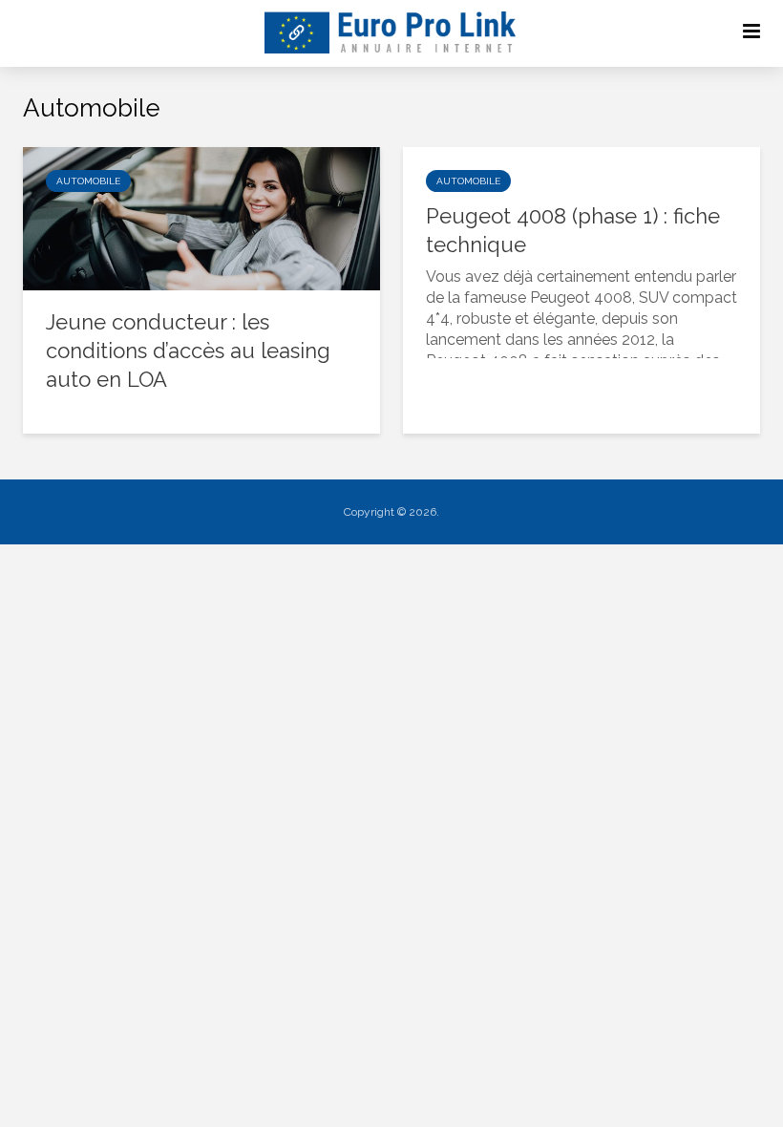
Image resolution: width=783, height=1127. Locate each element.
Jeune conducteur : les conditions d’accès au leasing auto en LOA (188, 350)
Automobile (88, 181)
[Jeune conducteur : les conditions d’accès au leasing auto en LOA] (201, 217)
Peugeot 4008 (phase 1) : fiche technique (573, 230)
